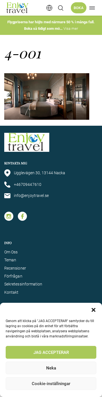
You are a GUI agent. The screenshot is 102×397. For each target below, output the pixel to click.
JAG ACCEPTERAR (51, 352)
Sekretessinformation (23, 284)
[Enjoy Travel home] (17, 8)
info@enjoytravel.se (31, 195)
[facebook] (22, 216)
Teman (10, 260)
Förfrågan (13, 276)
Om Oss (11, 252)
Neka (51, 368)
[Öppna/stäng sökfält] (60, 7)
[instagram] (8, 216)
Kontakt (11, 292)
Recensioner (15, 268)
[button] (93, 310)
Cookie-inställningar (51, 383)
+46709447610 (27, 184)
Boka (79, 8)
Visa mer (70, 28)
